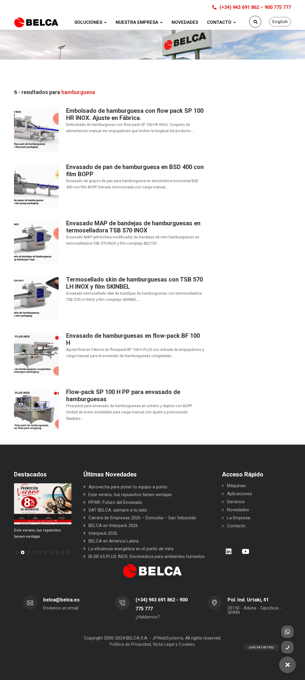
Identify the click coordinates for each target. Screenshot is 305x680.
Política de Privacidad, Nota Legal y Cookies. (153, 644)
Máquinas (236, 485)
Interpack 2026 (102, 533)
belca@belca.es (61, 600)
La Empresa (238, 517)
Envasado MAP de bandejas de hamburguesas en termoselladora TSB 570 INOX (133, 227)
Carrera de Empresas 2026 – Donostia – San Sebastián (142, 517)
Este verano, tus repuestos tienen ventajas (130, 494)
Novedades (238, 509)
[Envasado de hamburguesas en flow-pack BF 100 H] (36, 354)
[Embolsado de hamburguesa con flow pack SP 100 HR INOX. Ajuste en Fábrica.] (36, 129)
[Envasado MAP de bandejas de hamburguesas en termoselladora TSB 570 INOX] (36, 241)
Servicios (236, 501)
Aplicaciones (239, 493)
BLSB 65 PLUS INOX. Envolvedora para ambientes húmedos (146, 556)
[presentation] (16, 552)
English (280, 21)
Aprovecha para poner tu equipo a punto (127, 487)
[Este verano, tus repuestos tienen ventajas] (42, 503)
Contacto (236, 526)
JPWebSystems (167, 638)
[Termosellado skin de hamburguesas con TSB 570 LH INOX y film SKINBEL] (36, 298)
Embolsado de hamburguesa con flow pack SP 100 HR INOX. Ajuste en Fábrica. (134, 114)
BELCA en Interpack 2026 (113, 525)
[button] (22, 552)
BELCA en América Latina (113, 541)
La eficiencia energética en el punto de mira (130, 548)
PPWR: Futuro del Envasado (115, 502)
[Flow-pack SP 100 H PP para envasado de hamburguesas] (36, 410)
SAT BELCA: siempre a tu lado (117, 510)
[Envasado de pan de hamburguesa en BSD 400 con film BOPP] (36, 185)
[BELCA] (36, 22)
